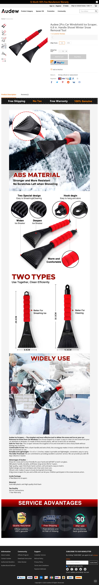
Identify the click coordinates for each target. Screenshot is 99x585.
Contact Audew (6, 558)
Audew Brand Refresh (8, 565)
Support (37, 551)
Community (62, 11)
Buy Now (77, 57)
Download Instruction (25, 558)
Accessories (9, 19)
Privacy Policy (38, 562)
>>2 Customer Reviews (57, 34)
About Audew (5, 555)
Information (6, 551)
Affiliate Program (23, 555)
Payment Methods (40, 569)
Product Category (27, 11)
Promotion (50, 11)
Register (58, 6)
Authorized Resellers (8, 562)
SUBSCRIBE (93, 563)
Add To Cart (59, 57)
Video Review (22, 562)
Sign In (52, 6)
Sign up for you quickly (75, 566)
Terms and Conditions (41, 565)
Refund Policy (38, 558)
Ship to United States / (80, 6)
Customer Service (40, 555)
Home (3, 19)
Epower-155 (40, 11)
